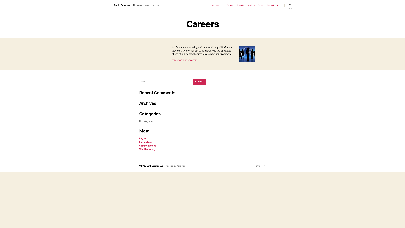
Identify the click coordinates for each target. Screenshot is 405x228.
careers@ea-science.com (184, 60)
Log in (142, 138)
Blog (278, 5)
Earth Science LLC (124, 5)
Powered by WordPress (176, 166)
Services (230, 5)
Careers (261, 5)
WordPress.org (147, 149)
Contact (270, 5)
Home (211, 5)
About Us (220, 5)
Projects (240, 5)
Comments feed (147, 145)
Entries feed (145, 142)
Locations (251, 5)
